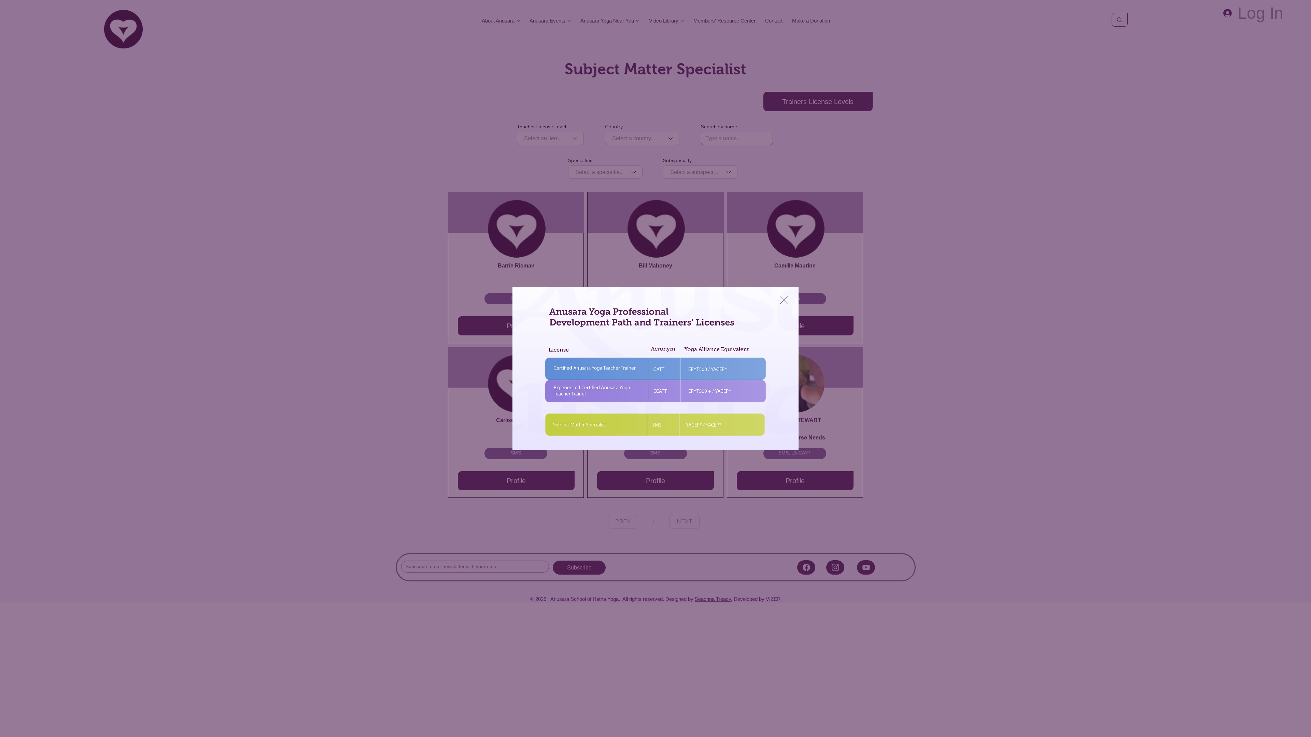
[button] (784, 301)
